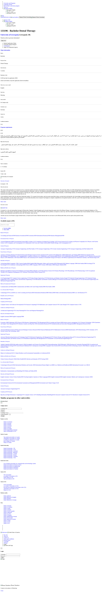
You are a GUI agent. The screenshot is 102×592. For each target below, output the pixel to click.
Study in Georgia (8, 428)
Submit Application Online (10, 43)
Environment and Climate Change (49, 383)
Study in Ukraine (8, 425)
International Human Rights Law (45, 365)
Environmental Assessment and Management (27, 383)
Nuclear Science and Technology (10, 331)
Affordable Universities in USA (11, 488)
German (45, 264)
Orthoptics (37, 270)
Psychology (5, 264)
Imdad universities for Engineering (12, 466)
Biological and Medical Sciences (10, 270)
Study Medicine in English (10, 497)
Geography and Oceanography (17, 243)
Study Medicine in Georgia (10, 500)
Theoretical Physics (94, 256)
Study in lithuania (8, 512)
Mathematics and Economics (49, 256)
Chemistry (44, 254)
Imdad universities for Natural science (12, 464)
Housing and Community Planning (80, 344)
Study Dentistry (7, 498)
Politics (52, 292)
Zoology (54, 241)
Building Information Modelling (46, 394)
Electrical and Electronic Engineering (69, 279)
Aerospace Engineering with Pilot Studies (26, 248)
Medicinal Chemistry (87, 254)
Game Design (64, 304)
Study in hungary (8, 515)
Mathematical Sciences (61, 329)
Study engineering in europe (10, 516)
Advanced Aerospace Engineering (10, 388)
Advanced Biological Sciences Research (29, 329)
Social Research (66, 345)
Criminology (5, 292)
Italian (52, 264)
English (10, 8)
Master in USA (7, 490)
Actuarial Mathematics (7, 241)
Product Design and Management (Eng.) (65, 337)
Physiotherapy (73, 270)
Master (6, 229)
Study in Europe (7, 423)
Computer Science (75, 304)
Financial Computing (32, 304)
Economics (32, 235)
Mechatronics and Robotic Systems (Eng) (58, 278)
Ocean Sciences (63, 241)
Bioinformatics (73, 329)
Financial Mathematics (47, 329)
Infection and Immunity (34, 359)
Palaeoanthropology (54, 344)
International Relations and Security (26, 365)
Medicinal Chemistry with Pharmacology (88, 257)
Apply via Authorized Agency (11, 47)
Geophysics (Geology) (43, 241)
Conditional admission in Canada (11, 439)
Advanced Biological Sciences (9, 329)
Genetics (52, 254)
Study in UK (7, 523)
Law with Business (81, 292)
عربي (11, 11)
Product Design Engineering (38, 278)
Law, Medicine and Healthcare (64, 365)
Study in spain (7, 508)
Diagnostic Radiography (15, 272)
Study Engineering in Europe (10, 430)
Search (2, 410)
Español (14, 13)
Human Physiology (61, 270)
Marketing (13, 322)
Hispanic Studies (60, 264)
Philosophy (61, 263)
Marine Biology (6, 298)
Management (44, 322)
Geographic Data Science (53, 345)
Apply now (3, 40)
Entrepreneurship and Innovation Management (64, 323)
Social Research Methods (24, 345)
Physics (61, 256)
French (29, 264)
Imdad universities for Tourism (11, 469)
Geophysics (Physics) (34, 256)
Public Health (22, 359)
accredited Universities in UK (11, 476)
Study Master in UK (8, 477)
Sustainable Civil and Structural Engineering (60, 338)
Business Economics (21, 235)
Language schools (8, 4)
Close (2, 590)
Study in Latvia (7, 513)
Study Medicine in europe (10, 519)
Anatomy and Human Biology (9, 254)
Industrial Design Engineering (79, 278)
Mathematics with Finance (15, 257)
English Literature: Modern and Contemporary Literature (78, 377)
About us (6, 7)
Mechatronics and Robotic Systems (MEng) (47, 279)
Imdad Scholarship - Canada (10, 453)
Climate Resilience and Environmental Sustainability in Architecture (32, 353)
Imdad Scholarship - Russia (10, 455)
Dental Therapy (40, 272)
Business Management (57, 235)
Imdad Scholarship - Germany (11, 451)
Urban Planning (21, 310)
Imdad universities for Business (11, 467)
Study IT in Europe (8, 517)
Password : (3, 556)
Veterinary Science (29, 272)
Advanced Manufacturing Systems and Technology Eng (15, 337)
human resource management (72, 322)
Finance (21, 322)
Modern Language (72, 263)
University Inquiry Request (10, 44)
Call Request (7, 46)
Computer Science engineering (21, 278)
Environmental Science (21, 241)
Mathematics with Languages (18, 256)
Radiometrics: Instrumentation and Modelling (13, 371)
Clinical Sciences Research (9, 359)
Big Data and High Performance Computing (13, 394)
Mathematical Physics (72, 256)
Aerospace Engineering (8, 248)
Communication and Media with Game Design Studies (31, 286)
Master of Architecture (8, 353)
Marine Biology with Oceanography (61, 243)
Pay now (6, 535)
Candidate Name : (5, 413)
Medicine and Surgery (26, 270)
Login (2, 557)
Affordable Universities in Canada (12, 438)
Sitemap (5, 543)
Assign (2, 415)
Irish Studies (82, 263)
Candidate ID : (4, 408)
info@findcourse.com (6, 17)
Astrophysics (83, 256)
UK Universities (7, 474)
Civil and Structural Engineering (89, 279)
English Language (18, 316)
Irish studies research (20, 344)
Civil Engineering (6, 278)
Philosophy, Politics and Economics (47, 263)
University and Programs (9, 3)
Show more (3, 201)
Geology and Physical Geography (78, 241)
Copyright (6, 541)
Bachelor (7, 228)
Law (12, 292)
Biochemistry (23, 254)
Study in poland (7, 509)
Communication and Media (9, 286)
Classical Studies (24, 263)
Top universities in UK (9, 478)
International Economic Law (81, 365)
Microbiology (5, 256)
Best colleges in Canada (9, 441)
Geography (14, 263)
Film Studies (50, 286)
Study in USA (7, 521)
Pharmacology (83, 270)
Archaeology (5, 263)
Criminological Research (8, 365)
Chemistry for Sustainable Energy (47, 257)
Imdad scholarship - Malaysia (10, 452)
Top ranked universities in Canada (12, 437)
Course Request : (5, 414)
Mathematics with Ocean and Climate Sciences (38, 243)
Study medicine (7, 496)
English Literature (6, 316)
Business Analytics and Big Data (28, 323)
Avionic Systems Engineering (61, 248)
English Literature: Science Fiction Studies (12, 377)
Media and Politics (31, 371)
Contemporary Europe (39, 345)
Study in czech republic (9, 511)
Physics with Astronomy (30, 257)
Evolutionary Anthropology (17, 264)
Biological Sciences (34, 254)
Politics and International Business (65, 292)
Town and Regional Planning (35, 310)
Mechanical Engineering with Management (42, 337)
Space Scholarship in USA (10, 431)
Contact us (6, 537)
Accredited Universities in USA (11, 486)
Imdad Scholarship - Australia (11, 456)
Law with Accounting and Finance (25, 292)
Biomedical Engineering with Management (36, 338)
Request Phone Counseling (25, 17)
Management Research (83, 323)
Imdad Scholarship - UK (9, 448)
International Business (44, 235)
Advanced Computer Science (63, 394)
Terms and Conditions (9, 539)
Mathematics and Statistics (73, 254)
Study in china (7, 520)
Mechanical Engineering (8, 280)
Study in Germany (8, 421)
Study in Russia (7, 427)
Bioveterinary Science (48, 270)
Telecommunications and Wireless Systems (12, 338)
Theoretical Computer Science (81, 394)
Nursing (44, 359)
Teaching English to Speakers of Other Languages (37, 377)
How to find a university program (11, 5)
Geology (32, 241)
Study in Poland (7, 424)
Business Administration (32, 322)
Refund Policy (7, 540)
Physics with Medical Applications (67, 257)
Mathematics (60, 254)
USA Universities (8, 484)
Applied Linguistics (7, 344)
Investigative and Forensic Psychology (37, 344)
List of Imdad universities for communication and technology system (20, 463)
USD (9, 20)
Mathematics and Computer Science (49, 304)
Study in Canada (7, 442)
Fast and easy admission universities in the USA (15, 487)
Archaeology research (79, 345)
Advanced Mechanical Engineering (86, 337)
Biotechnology (84, 329)
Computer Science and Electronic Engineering (22, 279)
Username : (3, 554)
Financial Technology (88, 322)
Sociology (91, 263)
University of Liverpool (10, 35)
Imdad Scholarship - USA (10, 449)
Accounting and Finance (8, 235)
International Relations (42, 292)
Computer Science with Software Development (13, 304)
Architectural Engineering (8, 310)
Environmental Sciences (8, 383)
